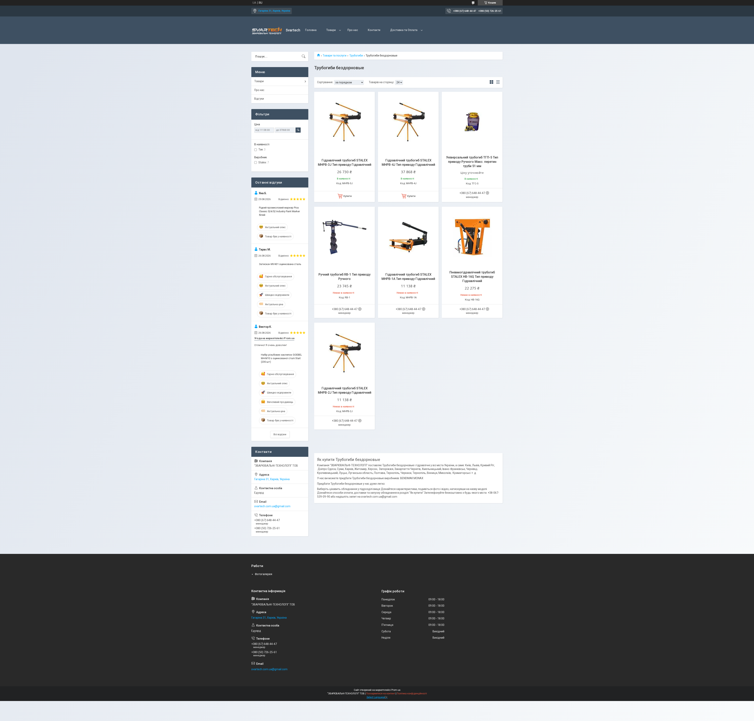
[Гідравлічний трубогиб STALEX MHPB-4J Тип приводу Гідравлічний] (408, 122)
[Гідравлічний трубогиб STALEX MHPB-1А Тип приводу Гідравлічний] (408, 237)
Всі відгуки (280, 434)
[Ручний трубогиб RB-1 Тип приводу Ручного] (344, 237)
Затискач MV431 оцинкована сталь (280, 264)
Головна (311, 30)
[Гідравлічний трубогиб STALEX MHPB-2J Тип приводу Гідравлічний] (344, 353)
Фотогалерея (263, 574)
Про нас (352, 30)
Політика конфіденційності (412, 693)
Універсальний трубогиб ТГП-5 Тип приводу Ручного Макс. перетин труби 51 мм (472, 162)
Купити (347, 196)
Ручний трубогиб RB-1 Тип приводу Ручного (344, 277)
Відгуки (259, 98)
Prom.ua (395, 690)
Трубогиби (356, 55)
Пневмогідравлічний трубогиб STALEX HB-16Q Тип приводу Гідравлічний (472, 276)
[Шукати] (303, 56)
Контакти (374, 30)
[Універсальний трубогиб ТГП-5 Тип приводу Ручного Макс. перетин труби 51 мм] (472, 122)
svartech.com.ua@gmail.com (272, 506)
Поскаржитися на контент (380, 693)
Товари (331, 30)
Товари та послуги (334, 55)
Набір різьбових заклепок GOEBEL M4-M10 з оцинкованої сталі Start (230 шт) (281, 358)
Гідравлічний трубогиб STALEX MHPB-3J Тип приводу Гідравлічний (344, 162)
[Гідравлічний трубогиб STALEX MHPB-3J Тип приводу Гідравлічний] (344, 122)
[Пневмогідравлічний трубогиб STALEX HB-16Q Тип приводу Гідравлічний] (472, 237)
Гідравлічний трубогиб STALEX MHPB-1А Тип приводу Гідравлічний (408, 277)
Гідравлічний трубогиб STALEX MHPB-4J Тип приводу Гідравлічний (408, 162)
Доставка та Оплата (403, 30)
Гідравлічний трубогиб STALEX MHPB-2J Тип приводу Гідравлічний (344, 390)
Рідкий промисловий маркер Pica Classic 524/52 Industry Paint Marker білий (279, 211)
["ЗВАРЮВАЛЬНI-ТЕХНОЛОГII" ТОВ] (267, 30)
